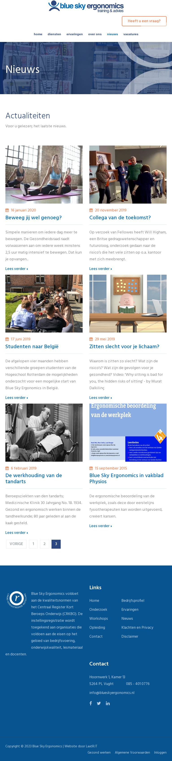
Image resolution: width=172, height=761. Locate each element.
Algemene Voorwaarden (132, 752)
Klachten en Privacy (137, 628)
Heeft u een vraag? (144, 21)
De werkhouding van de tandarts (33, 479)
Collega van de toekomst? (120, 218)
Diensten (54, 34)
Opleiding (97, 628)
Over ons (95, 34)
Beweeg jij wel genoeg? (33, 218)
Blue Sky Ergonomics (47, 746)
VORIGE (16, 544)
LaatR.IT (91, 746)
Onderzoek (98, 610)
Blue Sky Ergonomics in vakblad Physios (126, 479)
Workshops (98, 619)
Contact (96, 637)
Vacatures (130, 34)
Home (38, 34)
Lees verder (15, 269)
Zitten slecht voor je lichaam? (124, 347)
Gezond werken (99, 752)
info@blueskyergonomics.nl (111, 693)
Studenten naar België (31, 347)
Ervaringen (75, 34)
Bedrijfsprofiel (132, 601)
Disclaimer (129, 637)
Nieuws (112, 34)
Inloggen (160, 752)
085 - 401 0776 (138, 684)
